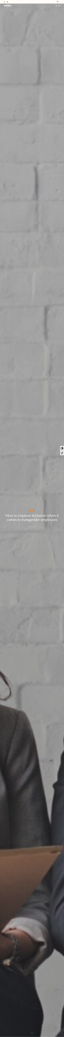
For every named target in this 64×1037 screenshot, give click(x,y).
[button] (59, 6)
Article (32, 510)
